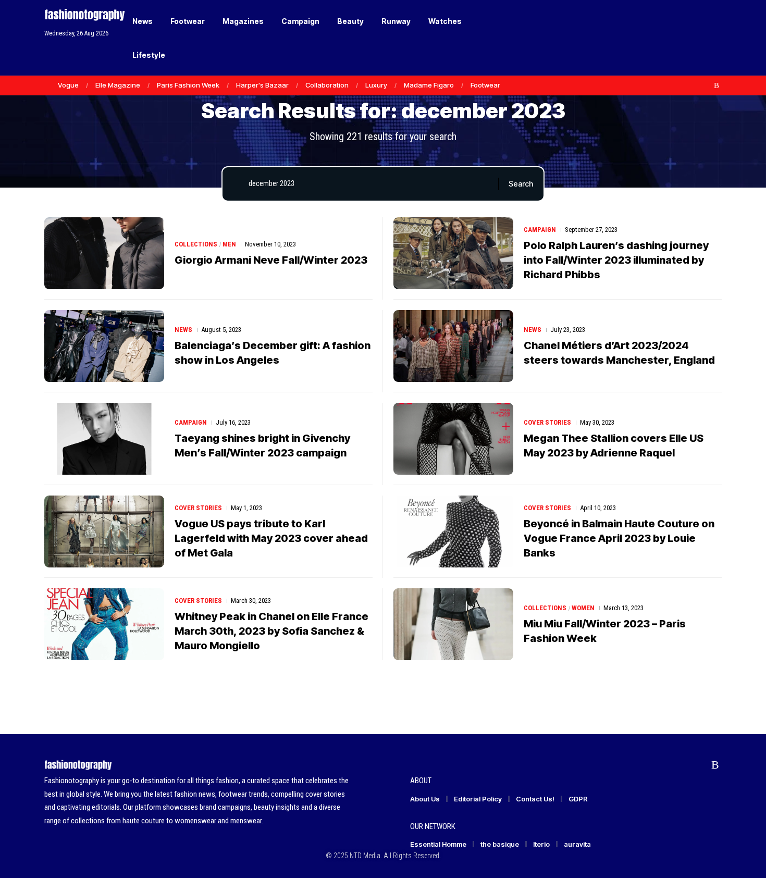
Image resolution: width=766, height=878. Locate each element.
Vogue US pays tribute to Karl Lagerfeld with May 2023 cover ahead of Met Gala (271, 538)
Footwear (485, 85)
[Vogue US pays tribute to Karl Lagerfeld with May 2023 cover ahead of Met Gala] (104, 531)
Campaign (540, 229)
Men (229, 244)
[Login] (674, 37)
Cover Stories (547, 422)
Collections (196, 244)
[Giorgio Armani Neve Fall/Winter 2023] (104, 253)
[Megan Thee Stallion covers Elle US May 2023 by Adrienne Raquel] (453, 439)
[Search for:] (369, 184)
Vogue (68, 85)
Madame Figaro (429, 85)
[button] (695, 38)
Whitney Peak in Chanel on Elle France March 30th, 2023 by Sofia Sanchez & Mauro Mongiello (271, 631)
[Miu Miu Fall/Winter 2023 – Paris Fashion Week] (453, 624)
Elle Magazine (117, 85)
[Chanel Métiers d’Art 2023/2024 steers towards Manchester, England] (453, 346)
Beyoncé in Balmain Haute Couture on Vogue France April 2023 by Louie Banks (619, 538)
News (183, 329)
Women (583, 608)
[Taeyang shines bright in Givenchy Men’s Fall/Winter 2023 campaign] (104, 439)
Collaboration (327, 85)
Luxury (376, 85)
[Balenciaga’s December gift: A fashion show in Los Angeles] (104, 346)
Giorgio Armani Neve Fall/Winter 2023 (271, 260)
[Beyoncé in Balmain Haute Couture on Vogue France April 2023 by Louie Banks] (453, 531)
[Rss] (716, 85)
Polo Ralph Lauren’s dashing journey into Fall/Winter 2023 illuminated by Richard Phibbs (616, 260)
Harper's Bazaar (262, 85)
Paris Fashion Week (188, 85)
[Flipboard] (705, 85)
